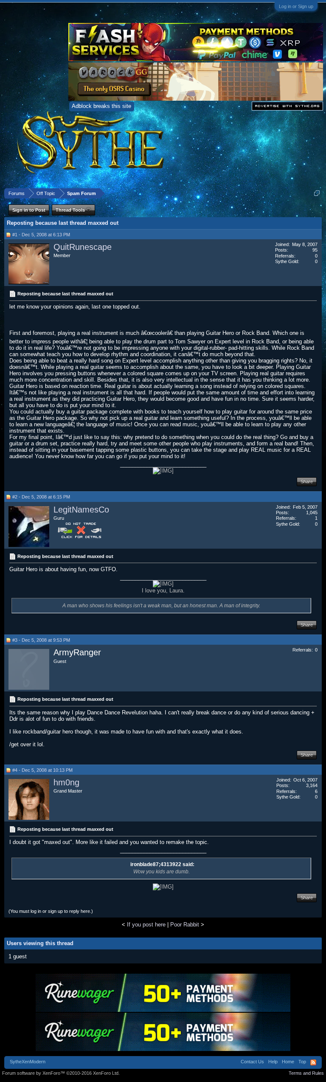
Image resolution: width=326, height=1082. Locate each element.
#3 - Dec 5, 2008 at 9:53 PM (41, 640)
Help (273, 1061)
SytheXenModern (27, 1061)
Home (288, 1061)
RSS (313, 1062)
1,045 (312, 512)
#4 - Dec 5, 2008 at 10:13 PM (42, 770)
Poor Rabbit (184, 924)
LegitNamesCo (81, 509)
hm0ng (66, 782)
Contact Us (252, 1061)
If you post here (146, 924)
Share (307, 481)
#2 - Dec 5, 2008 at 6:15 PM (41, 496)
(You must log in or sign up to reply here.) (50, 911)
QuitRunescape (82, 247)
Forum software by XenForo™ (61, 1073)
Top (302, 1061)
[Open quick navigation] (317, 193)
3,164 (312, 785)
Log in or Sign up (296, 6)
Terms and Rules (306, 1073)
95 (315, 249)
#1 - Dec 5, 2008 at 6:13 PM (41, 234)
